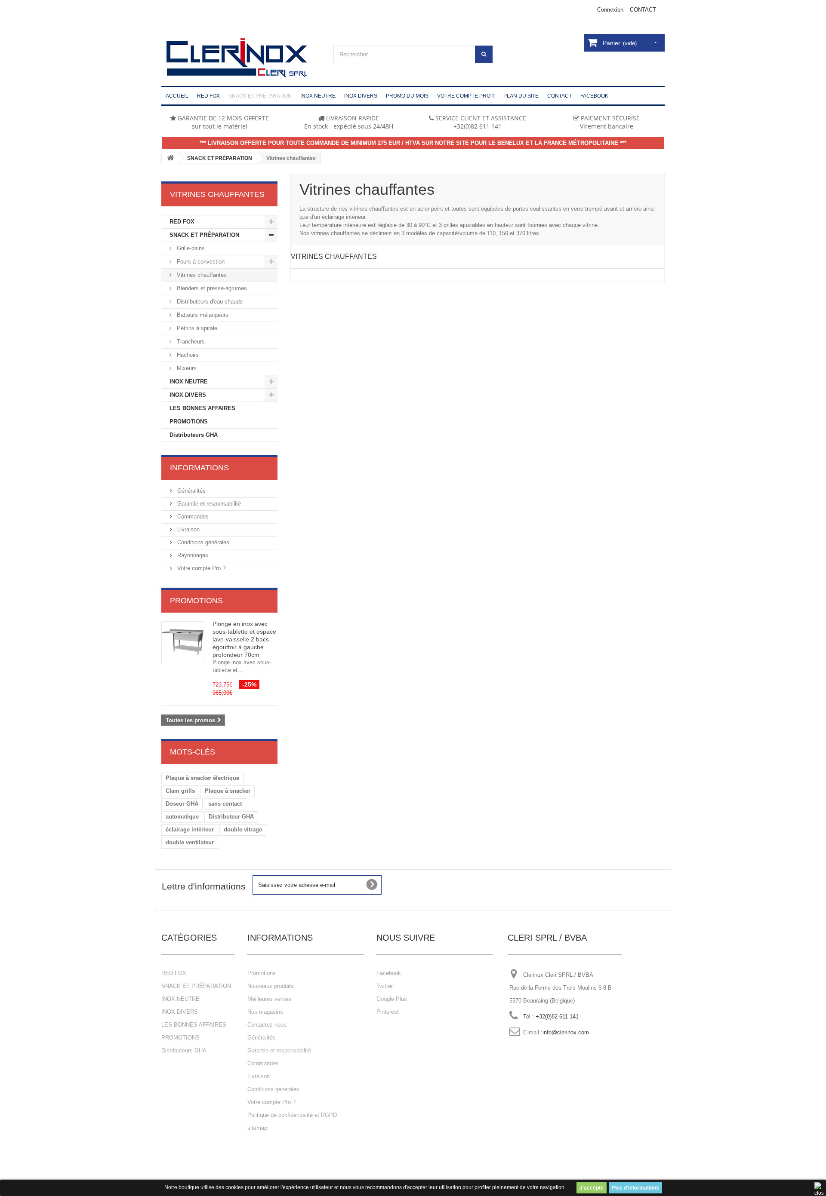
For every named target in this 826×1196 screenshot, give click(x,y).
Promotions (196, 600)
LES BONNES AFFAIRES (202, 408)
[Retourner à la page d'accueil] (170, 158)
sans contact (225, 803)
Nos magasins (265, 1012)
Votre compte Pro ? (200, 568)
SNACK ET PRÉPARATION (219, 158)
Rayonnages (192, 555)
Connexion (610, 9)
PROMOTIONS (189, 421)
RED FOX (182, 221)
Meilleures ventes (269, 999)
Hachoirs (187, 355)
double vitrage (243, 829)
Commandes (192, 516)
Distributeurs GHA (194, 435)
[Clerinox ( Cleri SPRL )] (241, 58)
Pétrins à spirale (196, 328)
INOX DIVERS (188, 395)
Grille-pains (190, 248)
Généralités (191, 491)
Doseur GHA (182, 803)
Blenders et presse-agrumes (211, 288)
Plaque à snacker (227, 791)
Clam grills (180, 791)
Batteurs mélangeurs (201, 315)
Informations (199, 467)
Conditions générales (202, 542)
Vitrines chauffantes (201, 275)
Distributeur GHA (231, 816)
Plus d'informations (635, 1188)
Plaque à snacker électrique (202, 778)
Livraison (188, 529)
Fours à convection (200, 261)
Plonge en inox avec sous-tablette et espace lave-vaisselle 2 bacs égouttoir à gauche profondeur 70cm (244, 639)
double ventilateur (190, 842)
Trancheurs (190, 341)
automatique (182, 816)
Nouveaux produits (270, 986)
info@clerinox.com (565, 1032)
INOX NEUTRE (189, 381)
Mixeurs (186, 368)
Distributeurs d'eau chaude (209, 301)
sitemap (257, 1128)
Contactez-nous (267, 1024)
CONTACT (643, 9)
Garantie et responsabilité (208, 503)
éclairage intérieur (190, 829)
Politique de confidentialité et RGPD (292, 1115)
